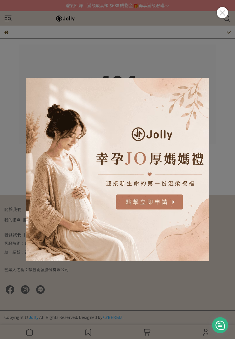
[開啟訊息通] (220, 325)
